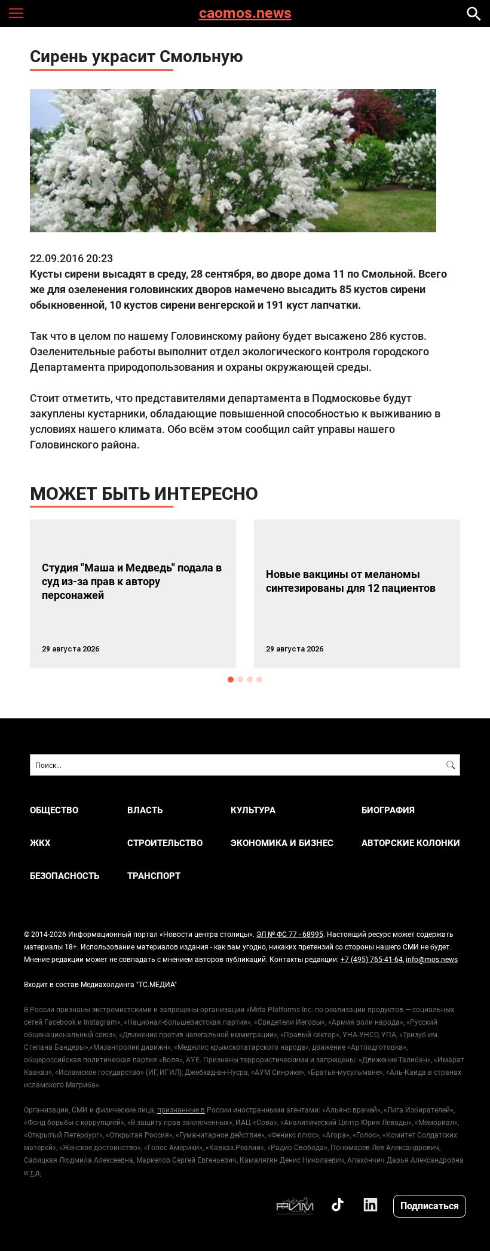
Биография (388, 810)
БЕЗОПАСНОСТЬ (64, 875)
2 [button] (240, 680)
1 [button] (231, 680)
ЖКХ (40, 842)
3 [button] (250, 680)
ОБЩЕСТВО (54, 810)
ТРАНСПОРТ (153, 875)
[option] (133, 594)
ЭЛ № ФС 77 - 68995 (289, 934)
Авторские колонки (411, 842)
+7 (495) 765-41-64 (372, 959)
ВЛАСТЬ (145, 810)
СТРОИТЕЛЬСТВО (165, 842)
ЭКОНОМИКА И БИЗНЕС (282, 842)
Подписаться (429, 1205)
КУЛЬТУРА (253, 810)
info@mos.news (432, 959)
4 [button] (259, 680)
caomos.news (245, 13)
